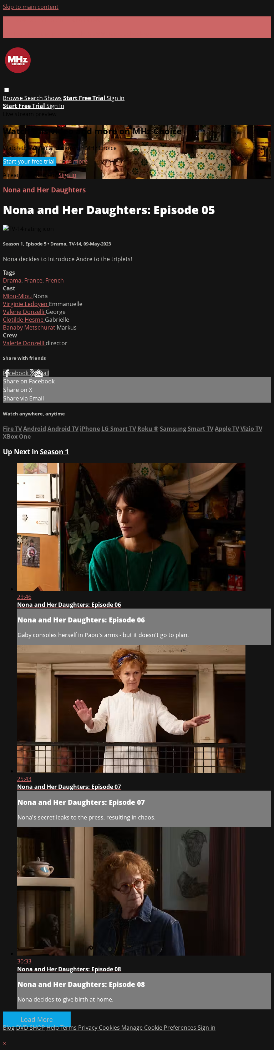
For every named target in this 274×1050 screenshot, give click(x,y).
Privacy (88, 1027)
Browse (13, 98)
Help (53, 1027)
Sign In (55, 106)
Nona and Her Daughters (44, 189)
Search (34, 98)
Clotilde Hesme (24, 320)
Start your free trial (29, 161)
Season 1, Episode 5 (25, 243)
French (54, 280)
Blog (9, 1027)
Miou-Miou (18, 296)
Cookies (110, 1027)
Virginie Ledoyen (26, 304)
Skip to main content (31, 7)
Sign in (116, 98)
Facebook (16, 373)
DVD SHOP (30, 1027)
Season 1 (54, 451)
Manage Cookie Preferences (159, 1027)
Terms (69, 1027)
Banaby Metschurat (30, 327)
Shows (53, 98)
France (33, 280)
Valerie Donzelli (24, 312)
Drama (12, 280)
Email (42, 373)
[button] (6, 90)
